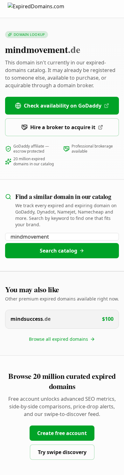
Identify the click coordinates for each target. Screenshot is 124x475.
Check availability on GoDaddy (62, 105)
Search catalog (58, 250)
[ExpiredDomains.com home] (43, 9)
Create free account (62, 433)
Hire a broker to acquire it (62, 127)
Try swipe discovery (62, 452)
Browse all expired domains (58, 339)
